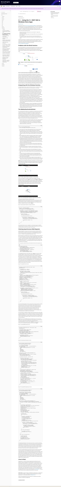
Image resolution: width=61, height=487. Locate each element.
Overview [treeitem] (3, 16)
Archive (21, 11)
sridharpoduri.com (33, 474)
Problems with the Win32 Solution (55, 12)
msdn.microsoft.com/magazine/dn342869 (30, 25)
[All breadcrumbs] (19, 11)
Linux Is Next (52, 17)
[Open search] (57, 6)
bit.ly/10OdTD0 (37, 469)
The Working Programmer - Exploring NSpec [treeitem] (6, 36)
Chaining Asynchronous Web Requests (54, 16)
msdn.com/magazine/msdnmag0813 (23, 43)
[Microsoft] (1, 6)
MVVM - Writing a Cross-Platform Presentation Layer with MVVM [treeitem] (6, 52)
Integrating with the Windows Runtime (54, 14)
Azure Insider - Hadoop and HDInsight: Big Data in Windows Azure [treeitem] (6, 31)
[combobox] (5, 12)
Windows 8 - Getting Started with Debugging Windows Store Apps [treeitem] (6, 40)
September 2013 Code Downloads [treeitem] (5, 38)
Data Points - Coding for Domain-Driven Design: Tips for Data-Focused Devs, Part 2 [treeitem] (6, 46)
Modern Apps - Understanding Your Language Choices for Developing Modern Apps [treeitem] (6, 49)
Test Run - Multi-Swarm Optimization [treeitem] (5, 42)
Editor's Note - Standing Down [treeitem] (6, 53)
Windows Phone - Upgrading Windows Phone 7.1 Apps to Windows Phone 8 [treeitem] (6, 61)
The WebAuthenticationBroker (54, 15)
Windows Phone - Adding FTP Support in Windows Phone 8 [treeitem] (6, 55)
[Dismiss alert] (59, 1)
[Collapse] (10, 10)
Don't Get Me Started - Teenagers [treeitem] (6, 44)
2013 (29, 11)
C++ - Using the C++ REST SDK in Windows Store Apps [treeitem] (6, 34)
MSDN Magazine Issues (25, 11)
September (32, 11)
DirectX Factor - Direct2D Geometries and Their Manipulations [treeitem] (5, 58)
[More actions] (42, 11)
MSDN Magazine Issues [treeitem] (4, 13)
